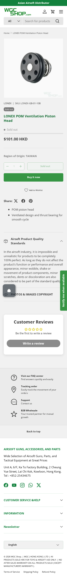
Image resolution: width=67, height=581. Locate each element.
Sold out (45, 166)
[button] (53, 12)
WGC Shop (16, 556)
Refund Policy (48, 571)
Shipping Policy (30, 571)
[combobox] (33, 21)
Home (6, 33)
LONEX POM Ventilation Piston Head (30, 33)
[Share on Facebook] (23, 201)
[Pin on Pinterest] (30, 201)
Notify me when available (63, 290)
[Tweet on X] (16, 201)
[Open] (9, 290)
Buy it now (33, 177)
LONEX (8, 103)
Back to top (33, 431)
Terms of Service (12, 571)
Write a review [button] (33, 343)
